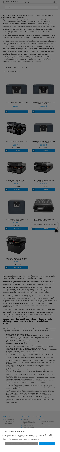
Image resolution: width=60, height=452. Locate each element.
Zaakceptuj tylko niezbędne (15, 443)
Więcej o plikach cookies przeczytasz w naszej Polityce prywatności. (20, 439)
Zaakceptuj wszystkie (47, 443)
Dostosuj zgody (32, 443)
